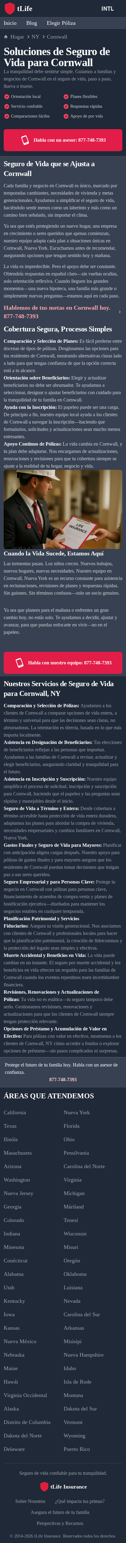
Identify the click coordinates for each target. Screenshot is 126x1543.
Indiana (12, 1234)
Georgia (12, 1207)
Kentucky (14, 1301)
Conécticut (16, 1260)
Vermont (73, 1422)
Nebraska (14, 1355)
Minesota (14, 1247)
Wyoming (74, 1436)
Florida (72, 1126)
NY (35, 37)
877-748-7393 (63, 1079)
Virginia (73, 1180)
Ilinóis (11, 1139)
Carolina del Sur (82, 1314)
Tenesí (71, 1220)
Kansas (12, 1328)
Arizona (12, 1166)
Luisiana (73, 1287)
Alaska (11, 1409)
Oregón (72, 1260)
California (15, 1112)
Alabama (14, 1274)
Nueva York (77, 1112)
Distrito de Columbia (27, 1422)
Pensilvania (76, 1153)
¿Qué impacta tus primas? (80, 1501)
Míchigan (74, 1193)
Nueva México (20, 1341)
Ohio (69, 1139)
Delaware (14, 1449)
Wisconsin (75, 1234)
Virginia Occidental (25, 1395)
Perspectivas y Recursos (60, 1523)
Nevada (72, 1301)
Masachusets (18, 1153)
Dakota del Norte (23, 1436)
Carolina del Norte (84, 1166)
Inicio (10, 23)
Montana (73, 1395)
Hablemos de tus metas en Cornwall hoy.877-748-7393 (57, 311)
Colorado (14, 1220)
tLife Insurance (47, 1536)
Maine (11, 1368)
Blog (31, 23)
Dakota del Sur (80, 1409)
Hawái (11, 1382)
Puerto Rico (77, 1449)
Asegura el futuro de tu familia (60, 1512)
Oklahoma (75, 1274)
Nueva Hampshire (84, 1355)
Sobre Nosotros (30, 1501)
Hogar (17, 37)
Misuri (71, 1247)
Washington (17, 1180)
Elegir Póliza (61, 23)
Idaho (70, 1368)
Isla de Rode (77, 1382)
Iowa (9, 1314)
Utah (9, 1287)
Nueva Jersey (18, 1193)
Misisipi (73, 1341)
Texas (10, 1126)
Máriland (74, 1207)
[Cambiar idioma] (109, 8)
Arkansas (74, 1328)
